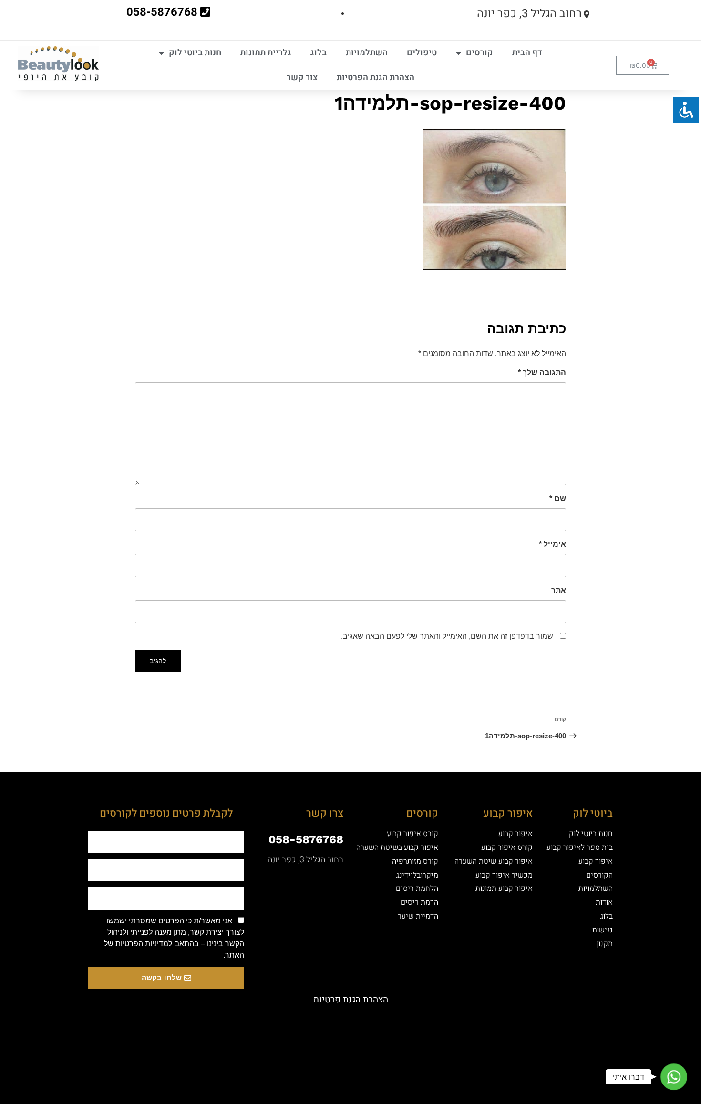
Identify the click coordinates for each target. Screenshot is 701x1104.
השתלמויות (367, 52)
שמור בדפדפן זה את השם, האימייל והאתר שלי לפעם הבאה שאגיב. (447, 636)
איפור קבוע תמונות (504, 888)
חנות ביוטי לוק (195, 52)
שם (557, 498)
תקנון (605, 944)
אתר (558, 590)
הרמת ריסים (419, 902)
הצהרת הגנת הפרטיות (375, 77)
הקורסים (599, 875)
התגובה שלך (542, 372)
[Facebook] (400, 1070)
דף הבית (527, 52)
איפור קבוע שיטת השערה (493, 861)
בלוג (318, 52)
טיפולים (422, 52)
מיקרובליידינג (417, 875)
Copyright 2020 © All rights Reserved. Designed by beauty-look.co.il (252, 1068)
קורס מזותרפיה (415, 861)
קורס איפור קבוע (507, 847)
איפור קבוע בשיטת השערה (397, 847)
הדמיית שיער (418, 916)
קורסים (479, 52)
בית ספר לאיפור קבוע (579, 847)
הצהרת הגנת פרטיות (350, 999)
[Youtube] (367, 1070)
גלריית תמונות (265, 52)
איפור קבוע (595, 861)
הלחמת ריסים (417, 888)
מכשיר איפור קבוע (504, 875)
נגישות (602, 930)
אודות (604, 902)
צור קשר (302, 77)
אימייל (552, 544)
